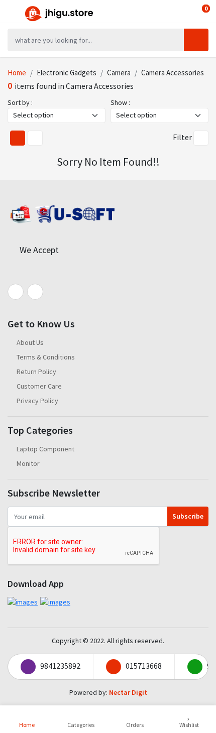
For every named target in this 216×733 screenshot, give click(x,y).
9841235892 (60, 666)
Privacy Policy (37, 400)
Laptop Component (45, 448)
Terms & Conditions (46, 356)
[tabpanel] (108, 164)
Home (17, 72)
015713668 (144, 666)
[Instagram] (35, 292)
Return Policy (36, 371)
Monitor (28, 463)
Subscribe (187, 516)
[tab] (17, 138)
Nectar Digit (128, 692)
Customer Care (39, 386)
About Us (30, 342)
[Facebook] (16, 292)
